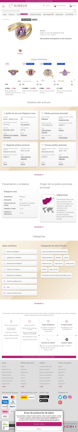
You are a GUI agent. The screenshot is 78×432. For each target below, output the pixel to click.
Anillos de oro (70, 263)
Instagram (70, 397)
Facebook (65, 397)
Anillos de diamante (45, 367)
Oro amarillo (25, 124)
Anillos (66, 258)
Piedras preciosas (47, 258)
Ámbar (60, 378)
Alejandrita (61, 372)
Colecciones (59, 14)
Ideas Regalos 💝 (48, 14)
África (23, 164)
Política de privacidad (14, 424)
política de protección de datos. (49, 420)
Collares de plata (7, 381)
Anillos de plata (7, 372)
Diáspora (44, 119)
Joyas (4, 14)
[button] (3, 6)
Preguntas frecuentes (11, 338)
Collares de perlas (7, 378)
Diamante (24, 384)
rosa (43, 138)
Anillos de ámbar (44, 378)
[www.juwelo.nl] (67, 426)
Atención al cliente (11, 332)
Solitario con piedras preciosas (10, 136)
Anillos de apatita (44, 381)
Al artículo (38, 175)
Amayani (24, 135)
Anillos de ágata (44, 369)
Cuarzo (23, 378)
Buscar (74, 10)
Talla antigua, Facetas (46, 131)
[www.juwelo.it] (74, 426)
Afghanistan (63, 138)
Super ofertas (53, 269)
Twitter (60, 397)
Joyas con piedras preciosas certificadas (54, 252)
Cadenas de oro (7, 375)
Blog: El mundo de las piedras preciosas (29, 333)
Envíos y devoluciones (11, 325)
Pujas (22, 14)
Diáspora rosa (64, 120)
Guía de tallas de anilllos (11, 335)
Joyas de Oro (59, 263)
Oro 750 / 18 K (8, 130)
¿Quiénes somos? (29, 325)
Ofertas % (12, 14)
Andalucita (61, 384)
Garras (61, 130)
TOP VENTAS (69, 14)
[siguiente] (74, 80)
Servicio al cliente (48, 343)
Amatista (23, 369)
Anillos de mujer (47, 263)
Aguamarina (62, 369)
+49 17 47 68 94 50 (48, 346)
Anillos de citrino (44, 384)
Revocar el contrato (9, 425)
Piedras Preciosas (35, 14)
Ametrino (61, 381)
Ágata (22, 367)
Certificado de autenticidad (11, 329)
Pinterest (60, 402)
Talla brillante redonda (26, 158)
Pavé (5, 164)
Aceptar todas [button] (39, 424)
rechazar (53, 417)
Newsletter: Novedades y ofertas (29, 329)
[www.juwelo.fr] (63, 426)
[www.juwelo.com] (70, 426)
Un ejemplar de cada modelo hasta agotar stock (56, 275)
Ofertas (44, 269)
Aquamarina (24, 372)
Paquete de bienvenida (30, 340)
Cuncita (23, 381)
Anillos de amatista (45, 375)
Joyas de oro (6, 384)
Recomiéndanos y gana (29, 337)
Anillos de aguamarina (46, 372)
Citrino (23, 375)
